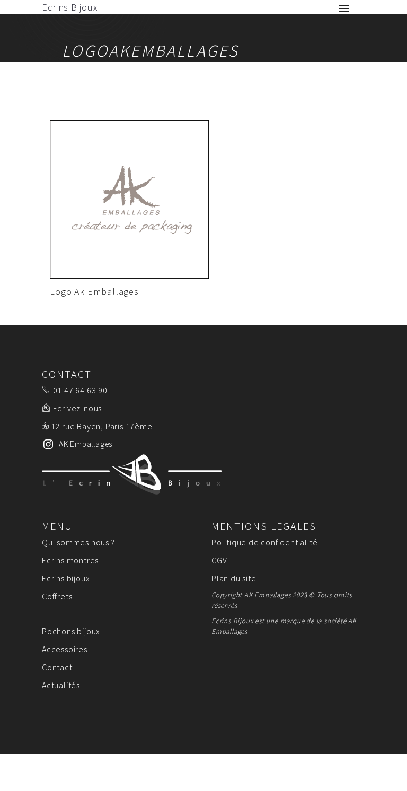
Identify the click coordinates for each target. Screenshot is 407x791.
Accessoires (64, 649)
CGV (219, 560)
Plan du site (233, 578)
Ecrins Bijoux (70, 7)
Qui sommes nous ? (78, 542)
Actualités (61, 685)
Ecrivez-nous (77, 408)
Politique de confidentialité (264, 542)
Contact (57, 667)
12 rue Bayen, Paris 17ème (102, 426)
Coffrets (57, 596)
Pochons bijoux (71, 631)
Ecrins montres (70, 560)
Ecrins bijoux (66, 578)
